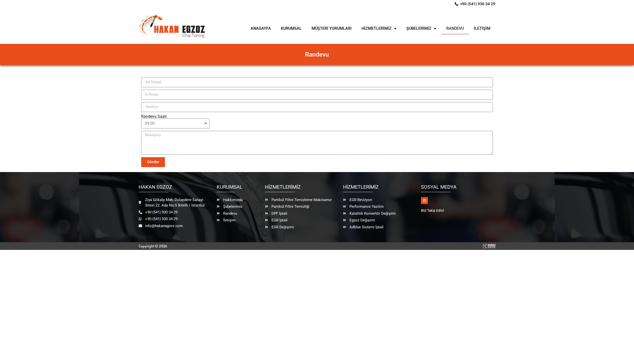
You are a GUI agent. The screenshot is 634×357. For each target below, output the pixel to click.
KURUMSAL (291, 28)
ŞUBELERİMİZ (418, 28)
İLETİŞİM (482, 28)
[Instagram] (424, 200)
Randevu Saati (154, 117)
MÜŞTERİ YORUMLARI (332, 28)
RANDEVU (455, 28)
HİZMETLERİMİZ (377, 28)
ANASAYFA (261, 28)
